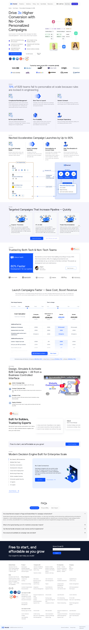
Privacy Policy (72, 627)
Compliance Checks (49, 603)
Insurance (59, 568)
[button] (21, 4)
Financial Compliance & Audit (38, 595)
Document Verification (26, 599)
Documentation (50, 479)
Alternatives (36, 578)
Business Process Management (37, 581)
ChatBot (35, 598)
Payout (46, 583)
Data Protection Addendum (82, 627)
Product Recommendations (37, 600)
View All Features (12, 490)
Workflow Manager (26, 568)
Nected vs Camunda (49, 568)
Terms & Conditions (65, 627)
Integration (35, 587)
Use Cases (15, 8)
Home (10, 8)
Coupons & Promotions (62, 613)
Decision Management (38, 588)
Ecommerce (64, 568)
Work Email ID (58, 546)
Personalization (25, 588)
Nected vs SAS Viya (49, 573)
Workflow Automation (62, 580)
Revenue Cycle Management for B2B (26, 595)
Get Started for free (15, 53)
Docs (38, 3)
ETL (70, 617)
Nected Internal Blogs (26, 583)
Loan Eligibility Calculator (25, 618)
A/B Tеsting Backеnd (73, 587)
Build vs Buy (36, 569)
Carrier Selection (73, 594)
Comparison (24, 578)
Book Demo (67, 3)
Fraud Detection (48, 587)
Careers (71, 569)
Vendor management (74, 583)
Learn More (40, 479)
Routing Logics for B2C (26, 610)
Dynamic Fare (36, 603)
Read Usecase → (71, 268)
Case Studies (43, 3)
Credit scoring (72, 580)
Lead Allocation (60, 594)
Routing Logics (48, 598)
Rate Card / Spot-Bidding (74, 599)
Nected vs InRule (37, 573)
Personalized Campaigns (62, 599)
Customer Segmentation (27, 587)
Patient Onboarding (61, 603)
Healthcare (64, 569)
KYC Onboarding (61, 598)
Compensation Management (60, 584)
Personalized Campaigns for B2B (27, 8)
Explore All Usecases (36, 238)
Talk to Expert (53, 353)
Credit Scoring (36, 613)
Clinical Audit (48, 594)
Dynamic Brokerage (49, 615)
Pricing (34, 3)
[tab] (20, 459)
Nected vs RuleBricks (38, 566)
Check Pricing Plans (72, 444)
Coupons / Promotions (26, 598)
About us (71, 568)
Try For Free (74, 3)
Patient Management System (74, 603)
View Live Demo (39, 54)
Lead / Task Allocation (74, 615)
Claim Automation (49, 613)
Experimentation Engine (27, 569)
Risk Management (49, 580)
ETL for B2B (71, 598)
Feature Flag (60, 587)
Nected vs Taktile (49, 566)
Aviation (63, 571)
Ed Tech (58, 566)
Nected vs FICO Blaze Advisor (50, 570)
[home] (13, 4)
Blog (70, 566)
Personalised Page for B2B (50, 600)
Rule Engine (24, 566)
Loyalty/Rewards (72, 578)
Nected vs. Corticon (38, 568)
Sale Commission (49, 578)
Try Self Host (61, 3)
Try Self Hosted (29, 53)
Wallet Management (61, 615)
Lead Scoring (36, 583)
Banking (59, 571)
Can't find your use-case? (51, 238)
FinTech (63, 566)
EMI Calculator (48, 610)
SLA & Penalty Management (24, 603)
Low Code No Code (61, 588)
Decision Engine (25, 571)
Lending (59, 569)
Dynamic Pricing (49, 588)
